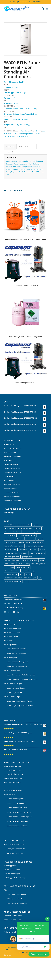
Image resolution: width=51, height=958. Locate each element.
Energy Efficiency (10, 549)
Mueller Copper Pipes (12, 874)
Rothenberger (9, 513)
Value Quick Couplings (12, 632)
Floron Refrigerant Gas (12, 770)
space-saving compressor (13, 578)
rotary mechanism (11, 574)
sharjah (17, 136)
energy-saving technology (34, 546)
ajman (10, 134)
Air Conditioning (10, 528)
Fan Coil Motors (9, 480)
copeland (40, 539)
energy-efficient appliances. (14, 546)
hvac (31, 553)
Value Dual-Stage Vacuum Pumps (19, 701)
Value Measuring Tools (12, 628)
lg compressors (27, 557)
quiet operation (10, 564)
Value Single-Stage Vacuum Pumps (20, 705)
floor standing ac (23, 134)
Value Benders (9, 624)
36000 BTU (38, 131)
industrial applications (12, 557)
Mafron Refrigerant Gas (13, 778)
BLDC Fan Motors (10, 460)
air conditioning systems (26, 528)
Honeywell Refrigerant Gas (14, 774)
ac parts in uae (37, 525)
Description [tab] (10, 147)
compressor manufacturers (14, 539)
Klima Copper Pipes (11, 866)
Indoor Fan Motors (11, 488)
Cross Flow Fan (9, 476)
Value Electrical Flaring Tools (17, 662)
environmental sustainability (28, 549)
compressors (30, 539)
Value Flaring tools (11, 657)
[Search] (41, 9)
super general (25, 136)
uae (40, 578)
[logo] (21, 9)
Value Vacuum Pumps (12, 697)
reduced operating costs (26, 564)
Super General (26, 131)
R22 (36, 134)
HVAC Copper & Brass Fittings (15, 878)
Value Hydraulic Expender (16, 649)
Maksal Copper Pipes (12, 870)
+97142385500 (36, 2)
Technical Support (30, 578)
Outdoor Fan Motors (11, 492)
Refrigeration (40, 564)
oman (42, 560)
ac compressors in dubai (22, 525)
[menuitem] (41, 9)
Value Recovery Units (12, 670)
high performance (21, 553)
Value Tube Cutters (11, 636)
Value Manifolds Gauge (16, 688)
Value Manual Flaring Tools (17, 666)
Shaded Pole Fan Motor (12, 500)
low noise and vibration (30, 560)
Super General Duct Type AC (17, 821)
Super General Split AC (15, 799)
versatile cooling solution (13, 581)
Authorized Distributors (13, 532)
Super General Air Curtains (17, 826)
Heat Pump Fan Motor (12, 484)
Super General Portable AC (17, 808)
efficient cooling (37, 542)
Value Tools (8, 640)
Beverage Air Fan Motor (12, 456)
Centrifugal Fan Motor (12, 468)
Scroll (21, 574)
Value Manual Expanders (16, 653)
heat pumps (9, 553)
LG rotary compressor (12, 560)
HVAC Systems (40, 553)
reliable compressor (22, 567)
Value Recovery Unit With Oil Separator (21, 675)
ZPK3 (25, 581)
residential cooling (28, 571)
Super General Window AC (17, 803)
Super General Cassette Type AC (19, 817)
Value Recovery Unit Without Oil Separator (23, 679)
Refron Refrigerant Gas (12, 782)
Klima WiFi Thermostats (15, 853)
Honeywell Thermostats (16, 849)
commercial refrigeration (31, 532)
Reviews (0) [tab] (9, 152)
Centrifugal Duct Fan (11, 464)
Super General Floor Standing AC (19, 812)
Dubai (15, 134)
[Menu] (47, 9)
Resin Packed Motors (12, 496)
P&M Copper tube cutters (16, 894)
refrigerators (9, 567)
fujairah (31, 134)
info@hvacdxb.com (20, 2)
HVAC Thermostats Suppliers (14, 844)
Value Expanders (10, 644)
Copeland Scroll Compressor (14, 542)
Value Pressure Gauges (13, 684)
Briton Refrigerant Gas (12, 766)
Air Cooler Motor (10, 452)
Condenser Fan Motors (12, 472)
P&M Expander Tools (15, 899)
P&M (5, 890)
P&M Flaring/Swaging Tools (17, 903)
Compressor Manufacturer (27, 535)
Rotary (12, 136)
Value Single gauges (14, 692)
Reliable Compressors (12, 571)
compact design (10, 535)
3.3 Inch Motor (9, 444)
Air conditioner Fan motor (13, 448)
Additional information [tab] (26, 147)
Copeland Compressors (13, 916)
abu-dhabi (8, 525)
